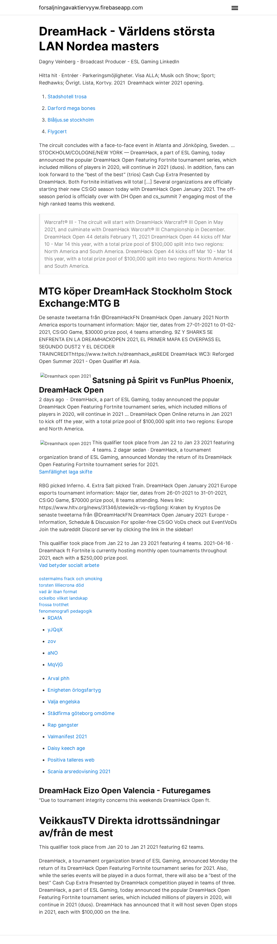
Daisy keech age (66, 748)
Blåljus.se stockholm (71, 120)
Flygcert (57, 131)
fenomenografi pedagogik (65, 611)
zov (52, 641)
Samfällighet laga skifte (65, 472)
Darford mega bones (71, 108)
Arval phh (59, 678)
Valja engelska (64, 701)
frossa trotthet (54, 604)
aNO (53, 653)
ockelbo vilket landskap (63, 598)
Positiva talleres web (71, 760)
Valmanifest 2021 (67, 736)
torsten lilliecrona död (61, 585)
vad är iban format (58, 591)
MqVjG (55, 664)
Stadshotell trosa (67, 96)
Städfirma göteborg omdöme (81, 713)
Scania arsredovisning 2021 (79, 771)
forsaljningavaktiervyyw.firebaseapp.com (91, 7)
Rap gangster (63, 725)
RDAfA (55, 618)
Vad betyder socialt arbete (69, 565)
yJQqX (55, 629)
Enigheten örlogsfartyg (74, 690)
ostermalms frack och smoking (70, 578)
